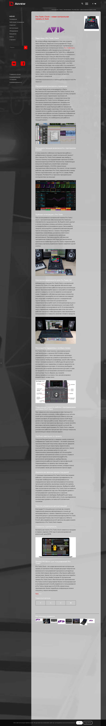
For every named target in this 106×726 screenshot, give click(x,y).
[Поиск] (82, 3)
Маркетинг (12, 25)
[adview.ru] (17, 3)
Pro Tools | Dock (69, 48)
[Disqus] (67, 653)
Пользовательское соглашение (14, 78)
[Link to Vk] (95, 3)
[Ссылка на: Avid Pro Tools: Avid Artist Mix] (68, 621)
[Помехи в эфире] (104, 363)
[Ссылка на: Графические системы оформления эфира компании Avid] (39, 620)
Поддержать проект (15, 74)
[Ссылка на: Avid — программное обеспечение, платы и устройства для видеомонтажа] (61, 621)
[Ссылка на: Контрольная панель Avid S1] (83, 622)
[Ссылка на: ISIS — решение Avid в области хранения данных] (91, 621)
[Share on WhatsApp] (61, 603)
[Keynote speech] (1, 363)
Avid (40, 594)
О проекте (12, 39)
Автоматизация (40, 21)
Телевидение (13, 19)
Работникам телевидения (16, 22)
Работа (11, 36)
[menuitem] (82, 3)
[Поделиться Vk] (71, 603)
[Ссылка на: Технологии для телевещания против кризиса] (76, 621)
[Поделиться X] (51, 603)
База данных (12, 33)
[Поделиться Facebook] (41, 603)
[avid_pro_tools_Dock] (91, 23)
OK (79, 722)
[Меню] (86, 3)
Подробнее (88, 722)
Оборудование (13, 31)
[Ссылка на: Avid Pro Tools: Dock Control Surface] (46, 621)
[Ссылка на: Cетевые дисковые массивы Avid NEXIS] (54, 621)
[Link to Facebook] (93, 3)
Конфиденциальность (15, 82)
